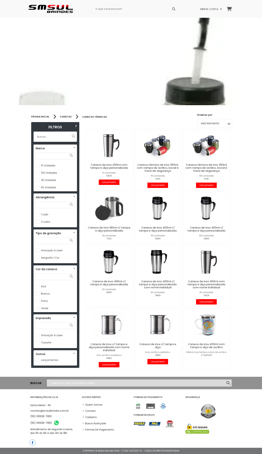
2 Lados (45, 222)
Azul (43, 286)
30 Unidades (48, 180)
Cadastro (90, 417)
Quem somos (92, 404)
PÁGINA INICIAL (40, 117)
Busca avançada (94, 423)
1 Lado (44, 214)
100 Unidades (49, 173)
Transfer (46, 342)
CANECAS (66, 117)
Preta (44, 301)
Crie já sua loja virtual (198, 446)
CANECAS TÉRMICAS (94, 117)
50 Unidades (48, 187)
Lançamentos (49, 360)
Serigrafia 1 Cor (50, 257)
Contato (89, 411)
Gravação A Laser (52, 250)
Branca (45, 293)
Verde (44, 308)
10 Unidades (48, 165)
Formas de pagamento (98, 429)
